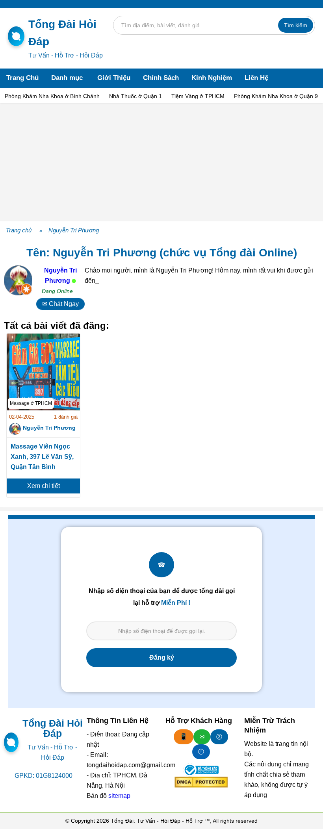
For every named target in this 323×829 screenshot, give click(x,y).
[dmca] (201, 782)
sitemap (119, 795)
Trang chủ (19, 230)
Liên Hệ (256, 78)
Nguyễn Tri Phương (73, 230)
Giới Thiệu (113, 78)
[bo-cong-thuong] (201, 770)
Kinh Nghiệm (211, 78)
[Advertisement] (161, 162)
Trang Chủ (22, 78)
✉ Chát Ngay (60, 303)
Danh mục (67, 78)
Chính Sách (161, 78)
